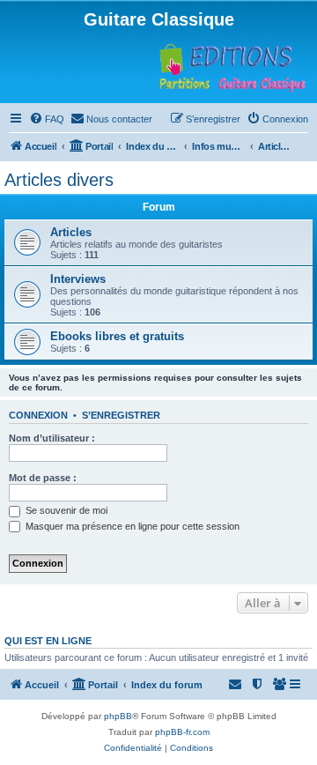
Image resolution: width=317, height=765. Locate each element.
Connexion (38, 415)
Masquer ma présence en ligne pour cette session (131, 526)
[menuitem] (46, 119)
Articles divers (59, 179)
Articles (71, 232)
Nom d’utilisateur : (52, 438)
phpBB (118, 716)
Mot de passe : (43, 477)
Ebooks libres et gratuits (117, 336)
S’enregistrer (121, 415)
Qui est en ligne (48, 640)
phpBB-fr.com (182, 732)
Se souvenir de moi (65, 510)
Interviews (78, 279)
